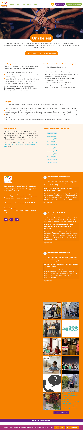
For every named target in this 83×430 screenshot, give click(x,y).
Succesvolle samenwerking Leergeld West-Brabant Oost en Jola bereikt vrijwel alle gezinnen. (59, 226)
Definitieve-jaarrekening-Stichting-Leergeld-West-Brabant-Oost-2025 (21, 144)
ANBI (18, 142)
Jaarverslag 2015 (52, 162)
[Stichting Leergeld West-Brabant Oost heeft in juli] (52, 365)
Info (13, 4)
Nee (62, 427)
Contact (35, 4)
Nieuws (18, 4)
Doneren (29, 4)
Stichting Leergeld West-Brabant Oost (58, 176)
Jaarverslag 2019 (52, 151)
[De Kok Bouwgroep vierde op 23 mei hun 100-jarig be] (70, 383)
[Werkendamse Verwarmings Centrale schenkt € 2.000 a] (52, 328)
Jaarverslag (50, 139)
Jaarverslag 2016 (52, 159)
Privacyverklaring (72, 427)
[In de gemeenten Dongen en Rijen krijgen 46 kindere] (70, 401)
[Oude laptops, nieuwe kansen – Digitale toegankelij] (52, 310)
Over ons (23, 4)
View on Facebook (47, 202)
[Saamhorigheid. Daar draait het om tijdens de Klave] (52, 401)
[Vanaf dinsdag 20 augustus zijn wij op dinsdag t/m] (52, 383)
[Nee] (81, 427)
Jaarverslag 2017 (52, 157)
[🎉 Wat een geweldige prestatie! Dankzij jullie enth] (70, 346)
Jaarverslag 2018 (52, 154)
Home (10, 4)
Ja (56, 427)
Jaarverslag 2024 (52, 136)
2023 (55, 139)
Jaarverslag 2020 (52, 148)
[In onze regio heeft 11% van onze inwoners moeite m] (70, 328)
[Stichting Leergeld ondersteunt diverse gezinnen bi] (70, 365)
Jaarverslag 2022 (52, 142)
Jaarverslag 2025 (52, 133)
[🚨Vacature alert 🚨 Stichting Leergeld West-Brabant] (52, 346)
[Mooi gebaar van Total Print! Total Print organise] (70, 310)
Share (46, 203)
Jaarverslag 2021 (52, 145)
